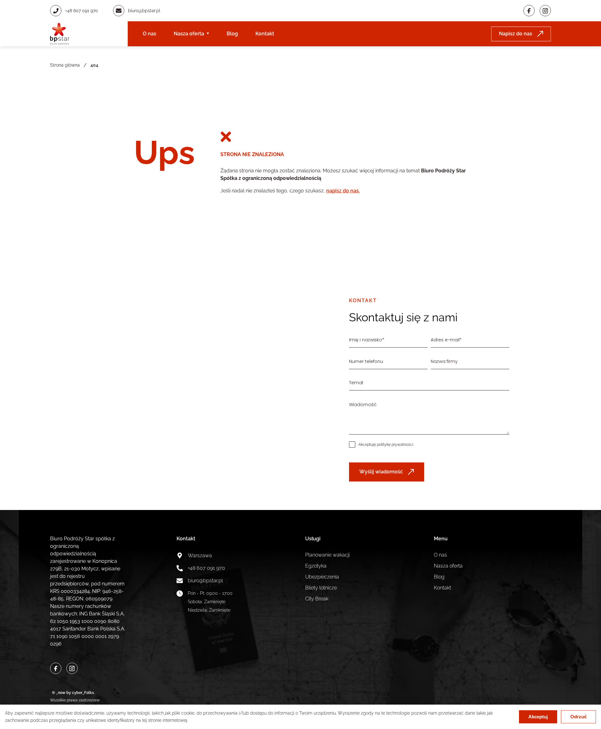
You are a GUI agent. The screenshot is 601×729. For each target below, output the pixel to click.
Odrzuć (578, 716)
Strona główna (65, 65)
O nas (149, 34)
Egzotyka (315, 566)
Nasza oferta (189, 34)
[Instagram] (545, 10)
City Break (316, 599)
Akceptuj (538, 716)
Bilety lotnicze (321, 588)
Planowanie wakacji (327, 555)
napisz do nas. (343, 191)
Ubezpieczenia (322, 577)
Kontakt (264, 34)
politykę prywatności (395, 444)
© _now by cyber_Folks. (72, 693)
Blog (232, 34)
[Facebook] (529, 10)
